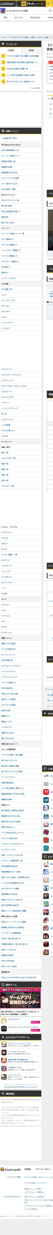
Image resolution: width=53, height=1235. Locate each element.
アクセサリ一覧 (7, 486)
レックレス (5, 328)
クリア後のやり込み (9, 183)
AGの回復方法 (7, 660)
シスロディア (6, 565)
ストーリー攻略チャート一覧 (12, 233)
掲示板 (31, 50)
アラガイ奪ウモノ (8, 430)
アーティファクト (8, 777)
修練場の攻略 (6, 167)
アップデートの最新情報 (11, 933)
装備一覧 (4, 469)
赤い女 (4, 413)
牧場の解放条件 (7, 782)
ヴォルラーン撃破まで (10, 261)
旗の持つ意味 (6, 205)
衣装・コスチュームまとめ (12, 855)
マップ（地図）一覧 (9, 554)
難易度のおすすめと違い (11, 816)
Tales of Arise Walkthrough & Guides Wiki (19, 977)
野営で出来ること (8, 827)
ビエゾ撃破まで (7, 239)
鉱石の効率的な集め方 (10, 905)
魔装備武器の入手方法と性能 (12, 793)
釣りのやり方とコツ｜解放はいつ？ (21, 81)
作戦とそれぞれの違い (10, 693)
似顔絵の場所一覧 (8, 161)
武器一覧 (4, 474)
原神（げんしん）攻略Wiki (34, 1197)
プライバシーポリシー (43, 1169)
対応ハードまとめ (8, 949)
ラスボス (4, 436)
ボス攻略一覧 (6, 289)
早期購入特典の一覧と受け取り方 (14, 944)
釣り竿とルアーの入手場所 (12, 771)
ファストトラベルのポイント (12, 843)
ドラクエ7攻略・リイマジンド (35, 1183)
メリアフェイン (7, 380)
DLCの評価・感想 (8, 189)
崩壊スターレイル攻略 (32, 1189)
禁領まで (4, 272)
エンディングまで (8, 278)
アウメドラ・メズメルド (11, 374)
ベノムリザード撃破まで (11, 250)
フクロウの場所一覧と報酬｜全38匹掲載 (23, 56)
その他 (4, 593)
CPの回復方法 (7, 688)
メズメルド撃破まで (9, 255)
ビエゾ (4, 294)
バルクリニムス (7, 419)
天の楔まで (5, 267)
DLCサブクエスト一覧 (10, 200)
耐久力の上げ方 (7, 738)
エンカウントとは (8, 849)
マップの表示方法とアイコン (12, 832)
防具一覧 (4, 480)
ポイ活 (16, 3)
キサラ (4, 317)
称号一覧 (4, 452)
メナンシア (5, 571)
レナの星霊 (5, 425)
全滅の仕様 (5, 710)
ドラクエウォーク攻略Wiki (34, 1192)
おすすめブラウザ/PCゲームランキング (21, 1087)
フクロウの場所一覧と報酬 (12, 754)
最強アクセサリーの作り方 (12, 899)
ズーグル (4, 538)
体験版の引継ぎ (7, 955)
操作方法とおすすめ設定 (11, 821)
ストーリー (18, 17)
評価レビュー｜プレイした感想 (13, 921)
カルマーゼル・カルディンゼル (13, 386)
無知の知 (4, 217)
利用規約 (27, 1169)
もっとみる (35, 88)
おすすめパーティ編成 (10, 888)
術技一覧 (4, 463)
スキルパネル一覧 (8, 458)
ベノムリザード (7, 322)
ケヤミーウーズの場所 (10, 178)
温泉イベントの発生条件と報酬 (13, 910)
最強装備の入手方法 (9, 172)
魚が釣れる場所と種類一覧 (17, 68)
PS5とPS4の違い (8, 960)
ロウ (3, 621)
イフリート (5, 402)
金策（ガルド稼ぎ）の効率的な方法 (15, 877)
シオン (4, 610)
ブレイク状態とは (8, 682)
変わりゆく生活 (7, 222)
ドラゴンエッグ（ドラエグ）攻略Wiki (38, 1206)
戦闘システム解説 (8, 643)
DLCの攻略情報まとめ (10, 150)
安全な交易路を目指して (11, 211)
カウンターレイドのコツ (11, 665)
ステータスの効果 (8, 704)
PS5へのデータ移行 (9, 966)
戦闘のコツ (5, 716)
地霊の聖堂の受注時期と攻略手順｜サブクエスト (24, 62)
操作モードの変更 (8, 699)
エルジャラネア (7, 397)
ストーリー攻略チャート (11, 155)
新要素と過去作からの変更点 (12, 927)
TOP (5, 17)
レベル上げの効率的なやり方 (12, 883)
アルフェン (5, 604)
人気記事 (10, 50)
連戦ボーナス (6, 721)
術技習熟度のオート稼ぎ (11, 871)
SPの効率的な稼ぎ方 (9, 866)
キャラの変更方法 (8, 649)
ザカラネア (5, 311)
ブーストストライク (9, 677)
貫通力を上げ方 (7, 732)
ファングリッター (8, 300)
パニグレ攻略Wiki (30, 1209)
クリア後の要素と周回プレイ (12, 788)
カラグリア (5, 560)
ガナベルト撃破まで (9, 244)
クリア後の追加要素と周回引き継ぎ (21, 75)
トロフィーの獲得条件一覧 (12, 860)
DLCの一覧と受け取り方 (11, 938)
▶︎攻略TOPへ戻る (10, 138)
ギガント (4, 543)
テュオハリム (6, 632)
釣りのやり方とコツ (9, 760)
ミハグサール (6, 576)
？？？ (4, 588)
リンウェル (5, 615)
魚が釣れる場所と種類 (10, 766)
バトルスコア (6, 727)
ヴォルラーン (6, 391)
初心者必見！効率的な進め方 (12, 810)
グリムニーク (6, 369)
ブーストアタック (8, 671)
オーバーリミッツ (8, 654)
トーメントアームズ (9, 408)
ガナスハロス (6, 582)
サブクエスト (35, 17)
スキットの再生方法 (9, 838)
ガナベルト (5, 306)
